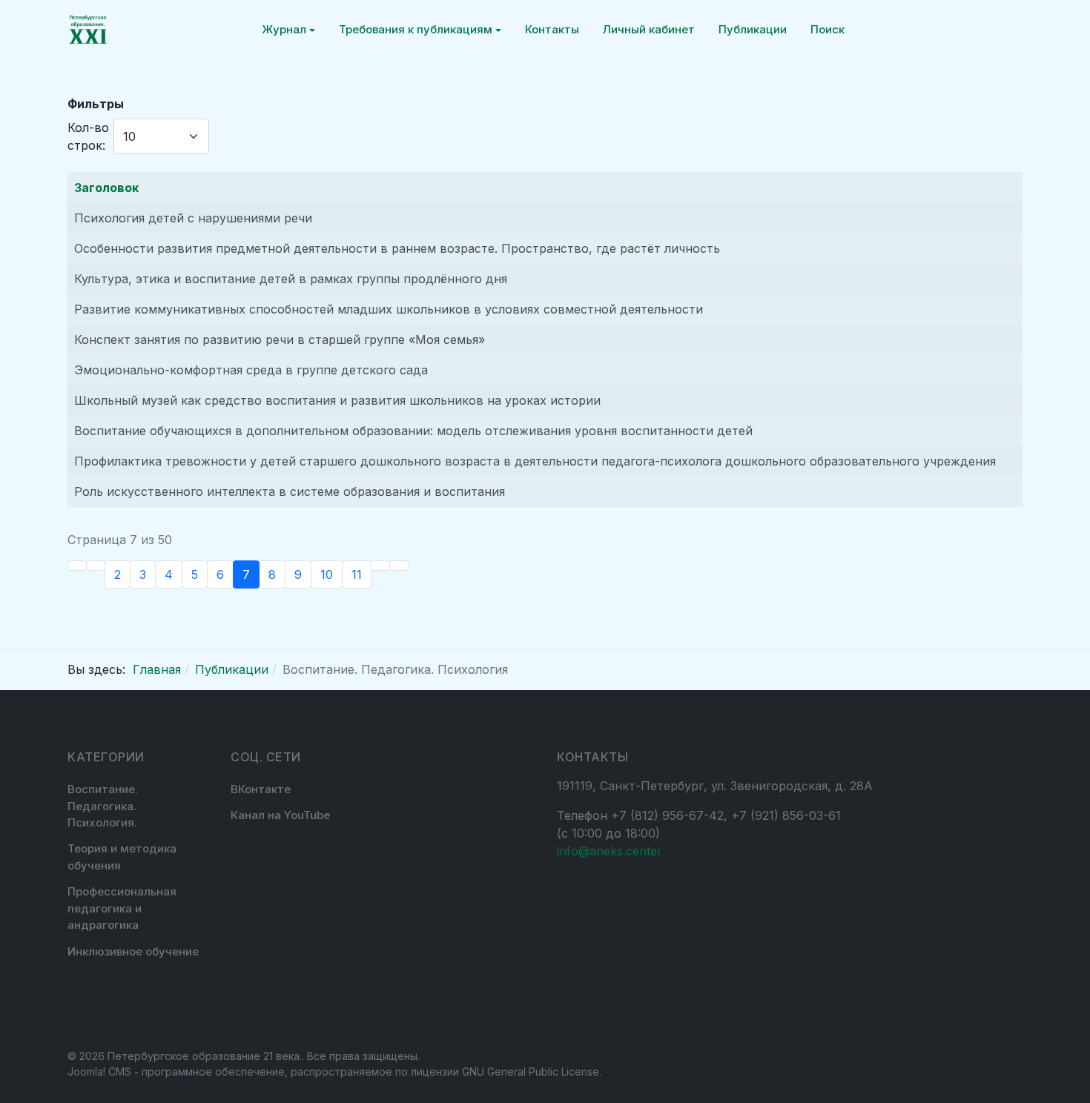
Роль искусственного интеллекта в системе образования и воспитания (289, 491)
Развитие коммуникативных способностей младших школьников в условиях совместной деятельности (388, 309)
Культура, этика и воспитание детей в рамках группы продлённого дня (290, 278)
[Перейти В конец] (399, 565)
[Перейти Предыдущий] (95, 565)
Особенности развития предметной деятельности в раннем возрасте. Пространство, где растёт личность (397, 248)
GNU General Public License (530, 1071)
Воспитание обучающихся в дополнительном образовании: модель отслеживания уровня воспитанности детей (413, 430)
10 (326, 574)
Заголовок (106, 187)
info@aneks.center (609, 851)
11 (356, 574)
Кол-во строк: (88, 136)
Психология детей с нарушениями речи (193, 218)
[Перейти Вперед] (380, 565)
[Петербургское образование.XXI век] (87, 29)
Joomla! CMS (99, 1071)
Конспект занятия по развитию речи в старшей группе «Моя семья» (279, 339)
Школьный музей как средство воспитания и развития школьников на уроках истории (337, 400)
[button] (288, 29)
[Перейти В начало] (77, 565)
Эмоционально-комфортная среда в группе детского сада (251, 369)
